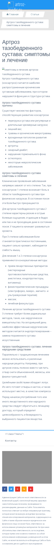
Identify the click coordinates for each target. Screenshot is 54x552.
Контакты (10, 440)
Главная (13, 14)
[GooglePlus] (17, 489)
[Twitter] (11, 489)
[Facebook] (4, 489)
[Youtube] (30, 489)
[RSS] (24, 489)
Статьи (35, 14)
